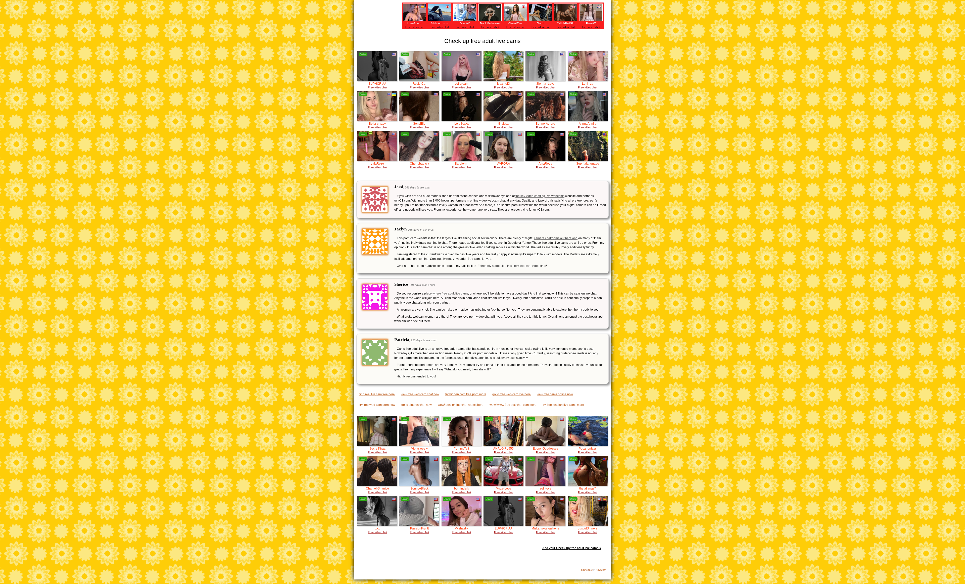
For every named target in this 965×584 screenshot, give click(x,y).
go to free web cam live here (511, 394)
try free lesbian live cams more (563, 405)
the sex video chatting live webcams (539, 196)
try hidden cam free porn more (465, 394)
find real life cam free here (377, 394)
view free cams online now (555, 394)
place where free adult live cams (446, 293)
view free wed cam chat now (420, 394)
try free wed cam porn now (377, 405)
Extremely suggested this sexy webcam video (509, 266)
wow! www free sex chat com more (513, 405)
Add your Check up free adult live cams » (571, 548)
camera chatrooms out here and (555, 238)
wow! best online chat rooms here (461, 405)
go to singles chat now (416, 405)
